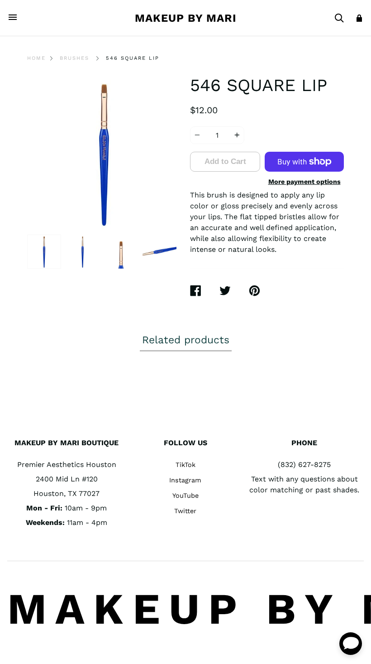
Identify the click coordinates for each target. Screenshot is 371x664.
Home (36, 58)
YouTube (185, 495)
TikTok (185, 464)
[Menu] (12, 18)
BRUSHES (74, 58)
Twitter (185, 511)
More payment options (304, 181)
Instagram (185, 480)
